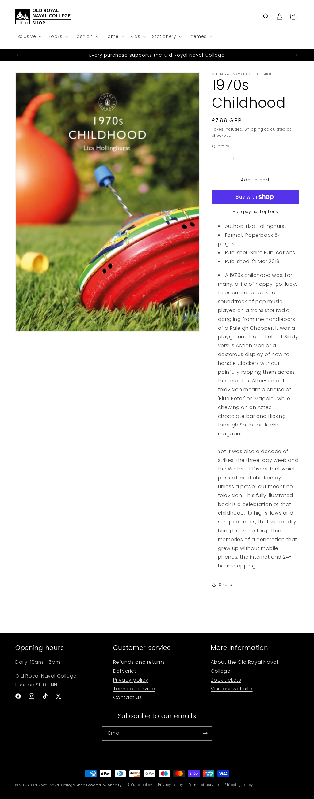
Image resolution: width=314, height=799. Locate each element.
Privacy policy (130, 679)
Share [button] (225, 585)
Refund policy (139, 784)
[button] (28, 36)
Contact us (127, 697)
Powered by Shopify (104, 784)
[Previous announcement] (17, 55)
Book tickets (226, 679)
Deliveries (125, 671)
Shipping (253, 129)
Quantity (220, 146)
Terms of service (134, 688)
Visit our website (231, 688)
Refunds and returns (139, 662)
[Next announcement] (296, 55)
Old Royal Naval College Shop (58, 784)
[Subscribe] (205, 733)
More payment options (255, 211)
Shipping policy (238, 784)
